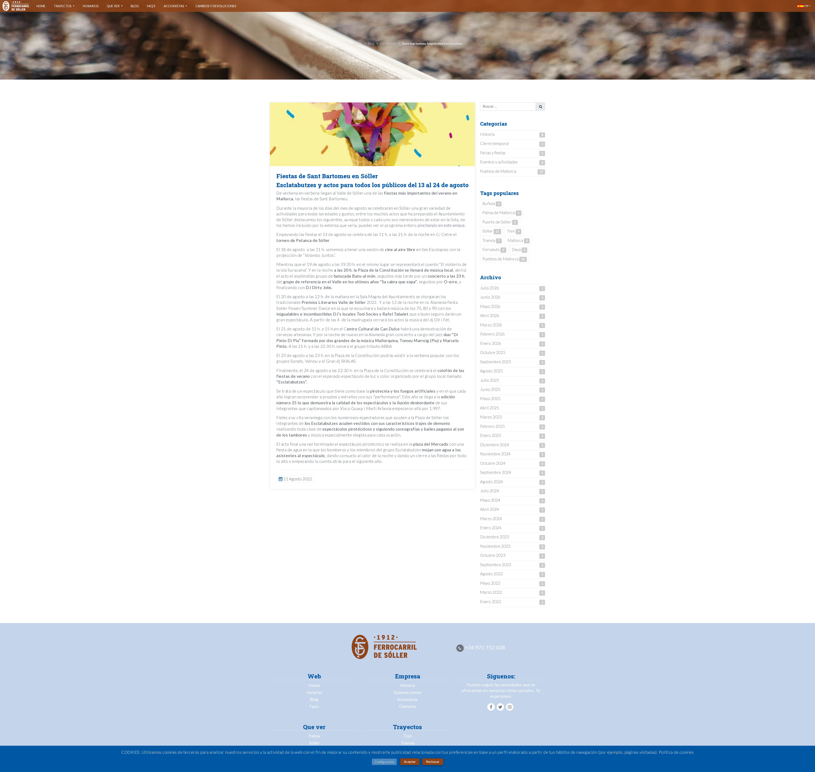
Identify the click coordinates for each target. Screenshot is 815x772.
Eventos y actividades (499, 161)
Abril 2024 (489, 509)
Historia (487, 134)
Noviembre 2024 (495, 453)
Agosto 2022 (491, 573)
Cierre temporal (494, 143)
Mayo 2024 (490, 500)
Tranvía (407, 742)
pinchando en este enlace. (441, 225)
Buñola (490, 203)
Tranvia (491, 240)
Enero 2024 (490, 527)
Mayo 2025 (490, 398)
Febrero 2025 (492, 426)
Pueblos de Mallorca (498, 171)
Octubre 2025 (492, 352)
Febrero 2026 (492, 333)
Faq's (151, 6)
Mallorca (517, 240)
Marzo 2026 (491, 324)
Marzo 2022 (491, 592)
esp (806, 5)
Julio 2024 (489, 490)
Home (41, 6)
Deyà (518, 249)
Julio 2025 (489, 380)
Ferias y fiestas (493, 152)
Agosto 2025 (491, 370)
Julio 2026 (489, 287)
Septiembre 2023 (495, 564)
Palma (314, 735)
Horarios (91, 6)
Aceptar (410, 761)
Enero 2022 (490, 601)
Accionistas (407, 699)
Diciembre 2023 (494, 536)
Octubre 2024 (492, 463)
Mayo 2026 (490, 306)
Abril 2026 (489, 315)
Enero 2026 (490, 343)
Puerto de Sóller (499, 221)
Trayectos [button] (63, 6)
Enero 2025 (490, 435)
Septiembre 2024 (495, 472)
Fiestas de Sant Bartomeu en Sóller (327, 176)
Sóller (490, 231)
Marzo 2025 (491, 416)
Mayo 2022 (490, 583)
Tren (513, 231)
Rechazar (433, 761)
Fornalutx (493, 249)
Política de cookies (676, 752)
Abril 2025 (489, 407)
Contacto (407, 706)
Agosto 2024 (491, 481)
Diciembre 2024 (494, 444)
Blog (135, 6)
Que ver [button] (113, 6)
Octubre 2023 (492, 555)
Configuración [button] (384, 762)
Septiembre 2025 (495, 361)
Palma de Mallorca (500, 212)
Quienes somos (407, 692)
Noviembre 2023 (495, 546)
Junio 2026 (490, 297)
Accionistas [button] (174, 6)
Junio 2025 (490, 389)
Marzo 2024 (491, 518)
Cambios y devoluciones (215, 6)
